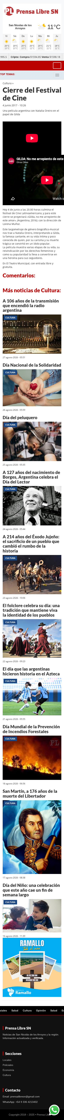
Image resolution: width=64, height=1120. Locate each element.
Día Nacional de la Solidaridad (32, 365)
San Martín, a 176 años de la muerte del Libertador (30, 793)
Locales (7, 1060)
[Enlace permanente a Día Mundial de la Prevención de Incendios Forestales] (32, 758)
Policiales (8, 1065)
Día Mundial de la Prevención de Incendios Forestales (31, 729)
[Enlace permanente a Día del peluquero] (32, 442)
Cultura (7, 83)
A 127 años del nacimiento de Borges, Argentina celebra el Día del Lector (31, 477)
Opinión (41, 1010)
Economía (8, 1070)
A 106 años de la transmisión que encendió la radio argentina (31, 305)
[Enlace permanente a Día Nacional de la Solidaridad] (32, 388)
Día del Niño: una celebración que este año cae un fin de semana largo (31, 890)
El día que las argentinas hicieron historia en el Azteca (31, 671)
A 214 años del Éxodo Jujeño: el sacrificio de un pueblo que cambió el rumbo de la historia (31, 543)
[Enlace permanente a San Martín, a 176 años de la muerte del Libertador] (32, 837)
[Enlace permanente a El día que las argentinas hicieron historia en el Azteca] (32, 697)
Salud (14, 1010)
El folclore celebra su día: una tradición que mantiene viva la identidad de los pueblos (31, 610)
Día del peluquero (20, 417)
